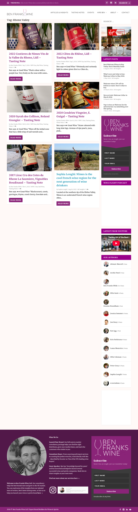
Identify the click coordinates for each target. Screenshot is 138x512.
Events (91, 13)
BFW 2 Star (34, 186)
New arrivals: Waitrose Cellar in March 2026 (115, 96)
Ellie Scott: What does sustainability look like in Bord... (40, 3)
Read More (15, 79)
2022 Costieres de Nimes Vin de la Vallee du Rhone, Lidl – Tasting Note (29, 57)
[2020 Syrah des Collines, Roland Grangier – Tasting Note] (29, 99)
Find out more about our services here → (64, 478)
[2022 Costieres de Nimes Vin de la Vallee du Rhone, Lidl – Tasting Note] (29, 36)
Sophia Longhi (62, 189)
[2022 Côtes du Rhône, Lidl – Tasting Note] (76, 36)
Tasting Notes (77, 13)
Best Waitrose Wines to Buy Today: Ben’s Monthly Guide (114, 65)
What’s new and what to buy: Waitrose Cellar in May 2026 (114, 75)
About (113, 13)
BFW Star (33, 65)
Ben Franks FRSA (16, 65)
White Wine (60, 122)
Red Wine (40, 65)
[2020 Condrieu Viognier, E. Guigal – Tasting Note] (76, 95)
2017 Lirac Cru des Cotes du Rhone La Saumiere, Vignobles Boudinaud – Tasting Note (28, 179)
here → (40, 493)
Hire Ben (101, 13)
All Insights (81, 189)
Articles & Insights (59, 13)
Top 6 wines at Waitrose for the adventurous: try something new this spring (116, 107)
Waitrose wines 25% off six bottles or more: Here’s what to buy (115, 85)
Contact (125, 13)
